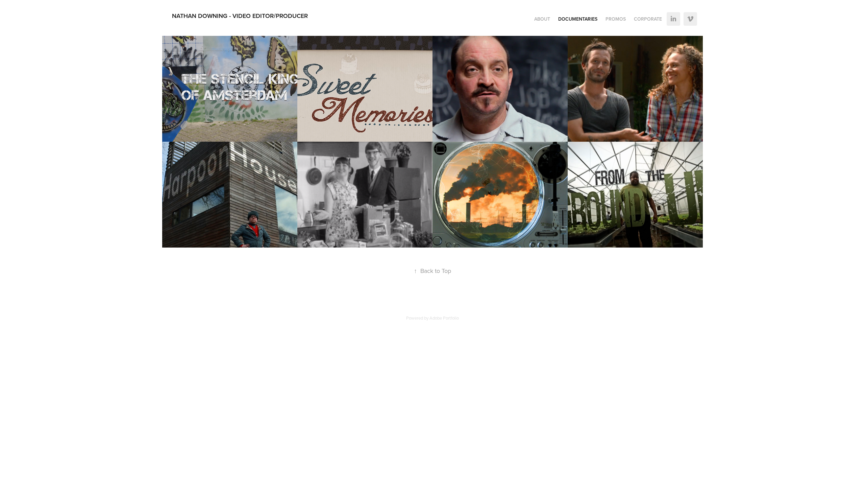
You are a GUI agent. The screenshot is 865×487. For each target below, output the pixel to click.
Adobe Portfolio (444, 318)
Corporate (648, 19)
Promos (616, 19)
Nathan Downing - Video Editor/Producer (240, 15)
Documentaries (577, 19)
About (542, 19)
